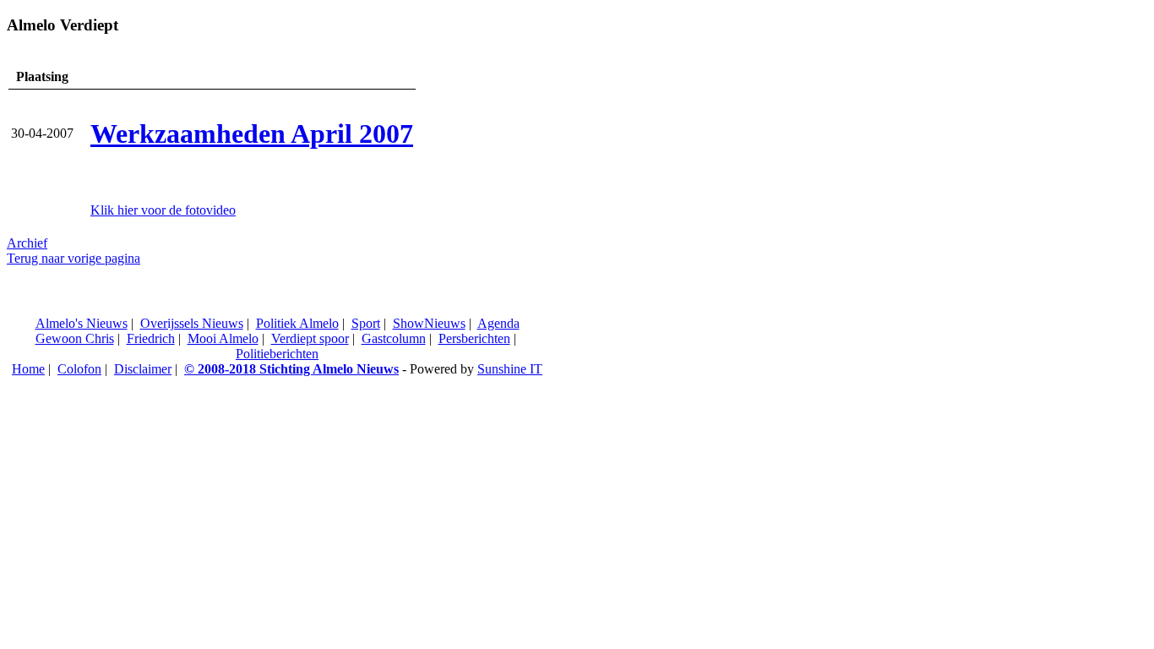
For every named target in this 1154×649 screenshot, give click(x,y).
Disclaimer (142, 369)
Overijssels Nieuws (191, 323)
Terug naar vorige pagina (73, 258)
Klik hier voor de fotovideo (163, 210)
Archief (27, 243)
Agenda (498, 323)
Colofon (79, 369)
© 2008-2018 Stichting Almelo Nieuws (291, 369)
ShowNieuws (429, 323)
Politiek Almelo (297, 323)
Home (28, 369)
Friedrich (151, 338)
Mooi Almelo (223, 338)
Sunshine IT (509, 369)
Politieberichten (277, 353)
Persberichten (474, 338)
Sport (365, 323)
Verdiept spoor (310, 338)
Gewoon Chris (74, 338)
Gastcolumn (394, 338)
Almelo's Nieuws (81, 323)
